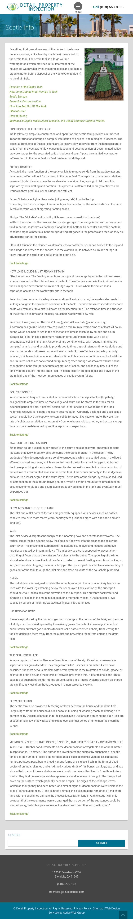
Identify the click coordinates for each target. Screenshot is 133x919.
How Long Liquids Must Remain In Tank (33, 91)
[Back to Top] (123, 915)
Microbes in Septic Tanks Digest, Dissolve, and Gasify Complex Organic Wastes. (57, 121)
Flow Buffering (18, 116)
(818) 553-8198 (111, 7)
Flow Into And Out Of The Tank (28, 106)
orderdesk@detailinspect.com (66, 891)
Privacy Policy (82, 908)
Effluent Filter (17, 111)
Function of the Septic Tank (26, 87)
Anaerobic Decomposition (25, 101)
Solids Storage (18, 96)
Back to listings (19, 263)
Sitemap (98, 908)
